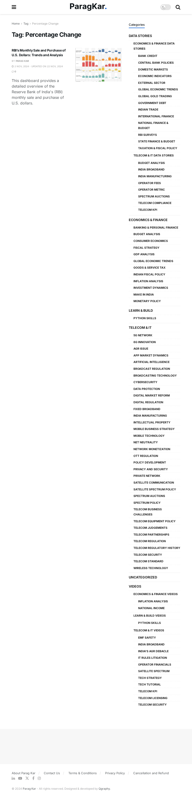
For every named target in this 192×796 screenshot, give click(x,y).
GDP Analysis (144, 254)
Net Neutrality (145, 442)
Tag (25, 23)
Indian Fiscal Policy (149, 274)
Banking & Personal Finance (155, 227)
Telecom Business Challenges (147, 511)
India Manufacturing (155, 176)
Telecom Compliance (154, 203)
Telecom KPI (147, 209)
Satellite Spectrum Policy (154, 489)
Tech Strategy (150, 678)
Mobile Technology (149, 435)
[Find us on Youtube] (20, 778)
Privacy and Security (150, 469)
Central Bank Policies (156, 62)
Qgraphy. (105, 788)
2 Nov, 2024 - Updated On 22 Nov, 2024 (38, 66)
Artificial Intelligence (151, 362)
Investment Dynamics (150, 287)
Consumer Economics (150, 241)
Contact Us (52, 773)
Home (16, 23)
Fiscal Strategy (146, 247)
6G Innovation (144, 342)
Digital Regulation (148, 402)
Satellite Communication (153, 482)
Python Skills (144, 318)
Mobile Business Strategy (154, 429)
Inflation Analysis (148, 281)
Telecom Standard (148, 561)
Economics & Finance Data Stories (154, 46)
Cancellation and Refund (151, 773)
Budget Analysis (151, 163)
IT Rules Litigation (152, 657)
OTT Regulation (145, 456)
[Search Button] (178, 7)
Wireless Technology (150, 568)
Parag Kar (22, 60)
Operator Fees (149, 183)
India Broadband (151, 169)
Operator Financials (154, 664)
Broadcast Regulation (151, 368)
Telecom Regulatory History (156, 548)
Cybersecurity (145, 382)
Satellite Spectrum (154, 671)
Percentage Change (45, 23)
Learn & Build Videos (149, 615)
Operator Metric (151, 189)
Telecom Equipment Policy (154, 521)
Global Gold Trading (155, 96)
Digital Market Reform (151, 395)
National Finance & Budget (153, 125)
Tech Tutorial (149, 684)
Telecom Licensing (152, 698)
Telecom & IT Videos (148, 630)
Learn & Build (141, 310)
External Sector (151, 83)
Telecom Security (147, 554)
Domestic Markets (153, 69)
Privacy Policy (115, 773)
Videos (135, 586)
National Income (151, 608)
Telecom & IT (140, 328)
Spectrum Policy (147, 502)
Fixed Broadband (146, 409)
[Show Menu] (14, 7)
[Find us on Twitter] (27, 778)
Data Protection (146, 389)
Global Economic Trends (158, 89)
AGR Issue (140, 348)
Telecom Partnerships (151, 534)
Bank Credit (147, 56)
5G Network (142, 335)
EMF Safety (147, 637)
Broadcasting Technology (155, 375)
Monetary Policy (147, 301)
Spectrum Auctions (154, 196)
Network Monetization (151, 449)
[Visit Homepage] (88, 7)
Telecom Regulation (149, 541)
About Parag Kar (23, 773)
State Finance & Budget (156, 141)
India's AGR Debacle (153, 651)
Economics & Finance (148, 220)
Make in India (143, 294)
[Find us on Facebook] (33, 778)
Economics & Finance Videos (155, 594)
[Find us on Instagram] (39, 778)
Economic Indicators (155, 76)
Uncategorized (143, 577)
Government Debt (152, 103)
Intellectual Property (151, 422)
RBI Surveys (147, 135)
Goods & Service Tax (149, 267)
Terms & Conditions (82, 773)
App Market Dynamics (150, 355)
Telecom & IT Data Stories (153, 155)
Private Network (146, 476)
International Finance (156, 116)
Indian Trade (148, 109)
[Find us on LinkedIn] (13, 778)
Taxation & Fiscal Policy (157, 148)
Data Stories (140, 36)
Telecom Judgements (150, 527)
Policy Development (149, 462)
